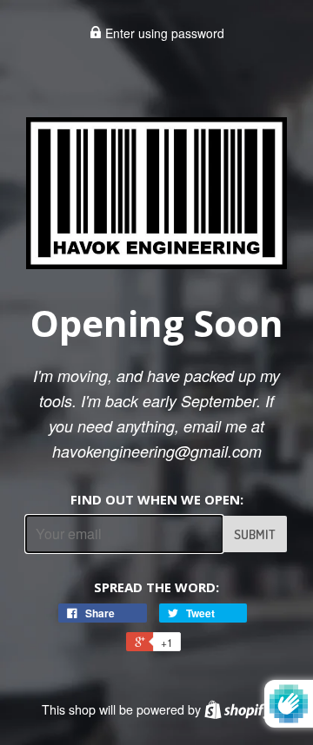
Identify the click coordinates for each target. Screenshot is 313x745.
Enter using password (163, 33)
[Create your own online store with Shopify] (237, 709)
